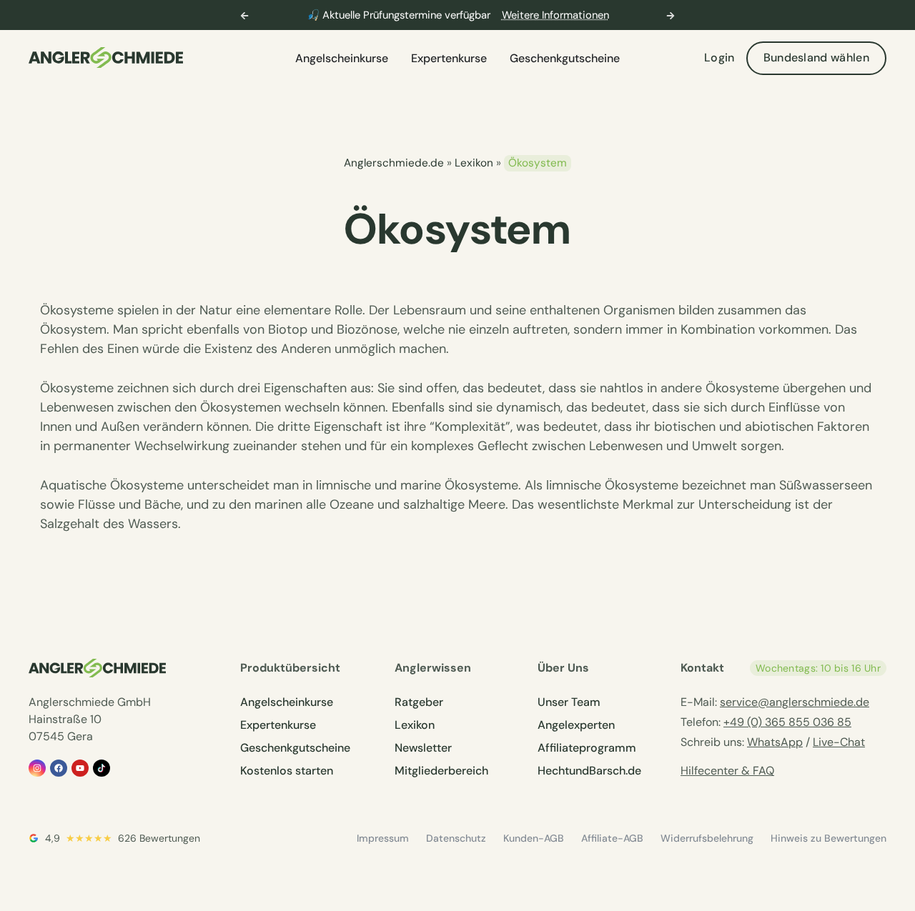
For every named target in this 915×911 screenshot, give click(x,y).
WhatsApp (775, 742)
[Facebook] (58, 768)
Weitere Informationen (555, 15)
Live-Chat (839, 742)
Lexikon (474, 163)
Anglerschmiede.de (394, 163)
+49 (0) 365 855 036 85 (787, 722)
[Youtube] (80, 768)
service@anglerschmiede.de (794, 702)
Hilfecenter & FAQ (727, 770)
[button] (244, 15)
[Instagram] (37, 768)
